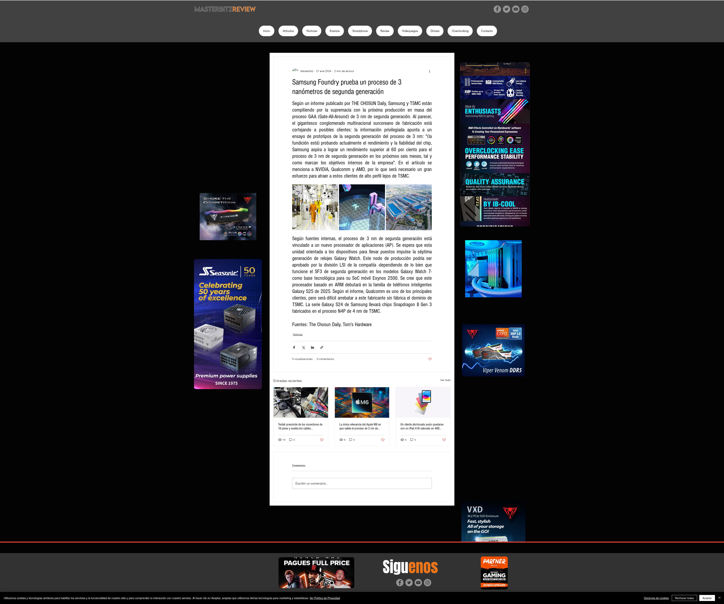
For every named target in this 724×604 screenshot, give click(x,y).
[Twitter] (506, 9)
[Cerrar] (719, 598)
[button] (385, 30)
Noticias (298, 334)
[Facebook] (497, 9)
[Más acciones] (429, 71)
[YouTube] (515, 9)
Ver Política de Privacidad (325, 598)
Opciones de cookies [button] (656, 598)
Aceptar (707, 598)
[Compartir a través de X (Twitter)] (303, 347)
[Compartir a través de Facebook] (294, 347)
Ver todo (445, 380)
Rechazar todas (684, 598)
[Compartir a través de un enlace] (322, 347)
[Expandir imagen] (315, 207)
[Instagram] (525, 9)
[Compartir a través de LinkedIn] (312, 347)
